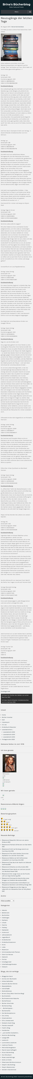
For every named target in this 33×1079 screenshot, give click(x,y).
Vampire (4, 967)
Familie (4, 925)
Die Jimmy (5, 1015)
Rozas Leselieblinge (8, 1057)
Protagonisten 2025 (8, 739)
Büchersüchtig (7, 1006)
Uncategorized (5, 691)
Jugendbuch (6, 937)
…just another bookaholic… (10, 1033)
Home (4, 715)
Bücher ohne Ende (8, 1003)
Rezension (5, 949)
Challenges (5, 917)
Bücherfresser (6, 1001)
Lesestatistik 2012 (9, 732)
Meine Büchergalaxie (9, 1047)
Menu (16, 12)
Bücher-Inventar (7, 717)
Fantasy (4, 927)
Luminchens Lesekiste (9, 1042)
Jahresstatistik (7, 935)
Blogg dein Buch (7, 976)
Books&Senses (7, 991)
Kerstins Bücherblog (8, 1035)
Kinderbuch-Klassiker (9, 727)
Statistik (5, 957)
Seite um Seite (6, 1060)
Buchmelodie (6, 996)
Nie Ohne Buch (6, 1055)
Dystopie (5, 920)
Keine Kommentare (18, 27)
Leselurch (5, 1040)
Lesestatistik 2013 (9, 734)
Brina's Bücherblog (16, 4)
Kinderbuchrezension (9, 942)
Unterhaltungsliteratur (9, 964)
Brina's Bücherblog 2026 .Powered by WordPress (16, 1076)
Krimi (4, 944)
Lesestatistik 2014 (9, 737)
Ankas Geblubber (7, 981)
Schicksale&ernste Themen (11, 952)
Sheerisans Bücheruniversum (11, 1062)
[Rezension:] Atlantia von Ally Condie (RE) (15, 867)
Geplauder (5, 930)
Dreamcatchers (7, 1018)
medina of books (7, 1045)
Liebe (3, 947)
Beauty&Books (6, 986)
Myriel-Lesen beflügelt (9, 1050)
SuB (3, 720)
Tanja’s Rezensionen (8, 1067)
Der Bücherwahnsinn (8, 1013)
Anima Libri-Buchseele (9, 979)
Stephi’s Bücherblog (8, 1065)
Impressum (5, 722)
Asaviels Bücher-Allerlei (9, 984)
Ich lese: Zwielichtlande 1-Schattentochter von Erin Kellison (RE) (15, 701)
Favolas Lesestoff (7, 1025)
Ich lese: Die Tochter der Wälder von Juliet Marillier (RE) (15, 696)
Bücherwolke (6, 1011)
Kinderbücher (6, 940)
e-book (4, 922)
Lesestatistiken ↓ (7, 729)
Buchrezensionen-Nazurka (10, 998)
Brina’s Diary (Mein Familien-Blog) (13, 993)
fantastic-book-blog (8, 1023)
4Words (4, 910)
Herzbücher (5, 1030)
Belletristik (5, 913)
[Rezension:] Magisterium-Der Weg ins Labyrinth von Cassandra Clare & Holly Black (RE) (16, 889)
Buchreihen (5, 915)
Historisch (5, 932)
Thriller (4, 959)
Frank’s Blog (6, 1028)
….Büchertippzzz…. (7, 1008)
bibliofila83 (6, 988)
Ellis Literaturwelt (8, 1020)
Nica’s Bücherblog (8, 1052)
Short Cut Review (7, 954)
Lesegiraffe (5, 1038)
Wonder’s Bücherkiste (9, 1069)
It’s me (4, 724)
